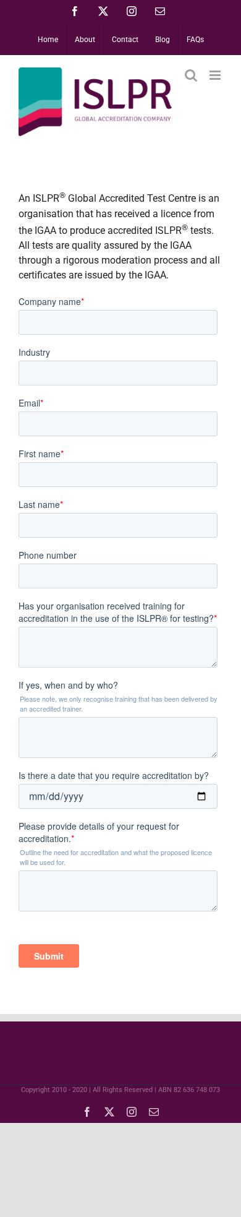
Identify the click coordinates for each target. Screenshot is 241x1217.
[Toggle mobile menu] (215, 75)
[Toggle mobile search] (191, 75)
